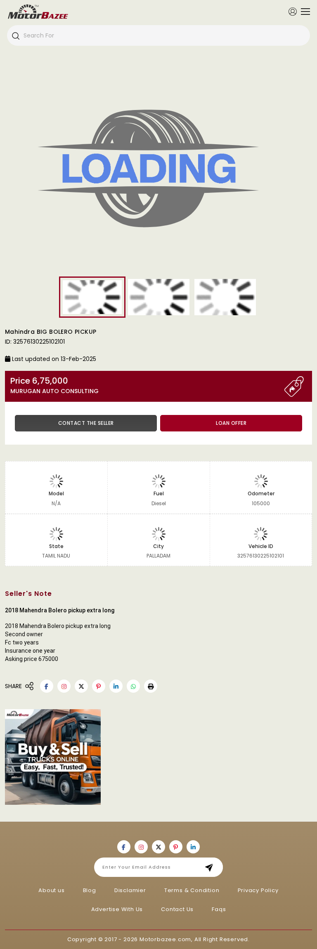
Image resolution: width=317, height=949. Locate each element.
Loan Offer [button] (231, 422)
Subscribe (211, 867)
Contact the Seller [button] (86, 422)
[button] (150, 686)
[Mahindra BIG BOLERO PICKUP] (158, 171)
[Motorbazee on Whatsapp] (133, 686)
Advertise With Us (117, 909)
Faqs (219, 909)
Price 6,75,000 (54, 385)
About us (51, 890)
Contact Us (177, 909)
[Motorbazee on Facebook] (46, 686)
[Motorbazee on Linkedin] (116, 686)
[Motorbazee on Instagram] (64, 686)
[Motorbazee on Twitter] (81, 686)
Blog (89, 890)
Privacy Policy (258, 890)
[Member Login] (293, 11)
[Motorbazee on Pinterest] (98, 686)
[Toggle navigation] (303, 11)
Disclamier (130, 890)
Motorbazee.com (165, 939)
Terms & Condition (192, 890)
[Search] (15, 35)
